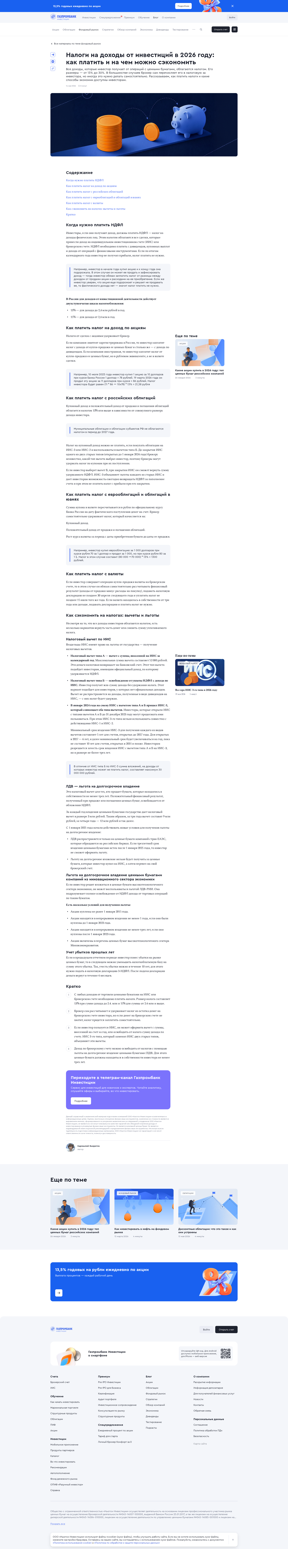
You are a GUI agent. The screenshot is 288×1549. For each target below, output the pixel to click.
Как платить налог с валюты (84, 203)
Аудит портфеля (107, 1399)
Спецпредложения (109, 17)
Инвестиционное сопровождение (117, 1404)
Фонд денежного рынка (63, 1478)
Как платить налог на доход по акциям (91, 185)
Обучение (144, 17)
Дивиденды (162, 29)
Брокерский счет (60, 1382)
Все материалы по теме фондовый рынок (77, 43)
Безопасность (201, 1436)
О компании (169, 17)
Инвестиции (89, 17)
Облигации (69, 29)
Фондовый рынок (89, 29)
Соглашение (201, 1424)
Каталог (54, 1455)
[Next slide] (237, 1281)
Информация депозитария (208, 1387)
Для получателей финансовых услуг (214, 1393)
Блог (155, 17)
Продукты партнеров (62, 1450)
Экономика (146, 29)
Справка (55, 1490)
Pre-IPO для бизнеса (109, 1387)
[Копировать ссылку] (52, 68)
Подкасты (151, 1427)
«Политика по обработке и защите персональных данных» (127, 1542)
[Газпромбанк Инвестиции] (63, 17)
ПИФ (53, 1424)
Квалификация (106, 1393)
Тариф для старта (108, 1436)
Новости (198, 1399)
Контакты (199, 1404)
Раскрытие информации (207, 1382)
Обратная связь (202, 1410)
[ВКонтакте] (52, 61)
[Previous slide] (50, 1281)
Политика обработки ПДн (208, 1430)
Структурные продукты (63, 1413)
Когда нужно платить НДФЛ (85, 180)
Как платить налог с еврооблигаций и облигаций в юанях (103, 197)
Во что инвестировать (62, 1461)
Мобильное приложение (64, 1444)
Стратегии (108, 29)
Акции (55, 29)
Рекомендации (58, 1467)
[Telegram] (52, 54)
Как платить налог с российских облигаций (94, 191)
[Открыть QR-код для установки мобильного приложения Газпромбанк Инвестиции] (235, 29)
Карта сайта (200, 1443)
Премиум (129, 17)
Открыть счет (220, 29)
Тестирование (180, 29)
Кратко (70, 214)
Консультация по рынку (111, 1410)
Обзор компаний (126, 29)
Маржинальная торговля (64, 1407)
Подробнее (183, 6)
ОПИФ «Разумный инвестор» (66, 1484)
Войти (232, 17)
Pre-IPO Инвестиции (109, 1382)
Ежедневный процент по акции (115, 1430)
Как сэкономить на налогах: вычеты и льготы (95, 208)
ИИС (52, 1387)
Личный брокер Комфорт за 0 (115, 1441)
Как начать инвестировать (65, 1401)
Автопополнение (60, 1473)
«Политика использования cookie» (72, 1542)
